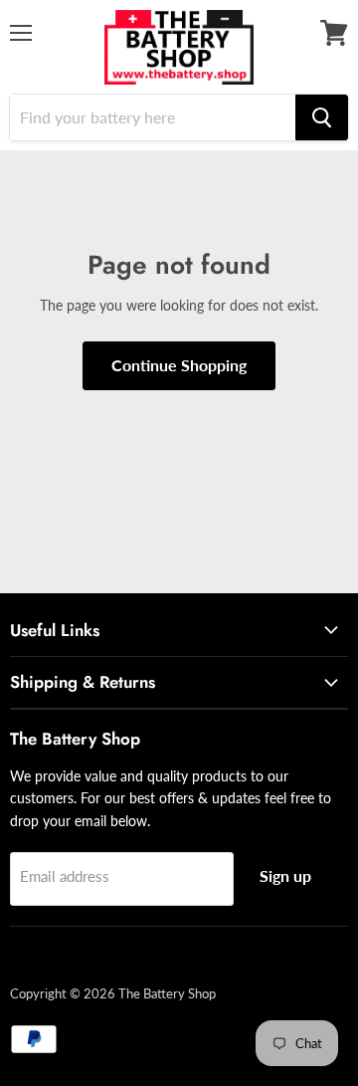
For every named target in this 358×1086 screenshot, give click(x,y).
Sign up (285, 875)
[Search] (321, 117)
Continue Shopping (179, 364)
